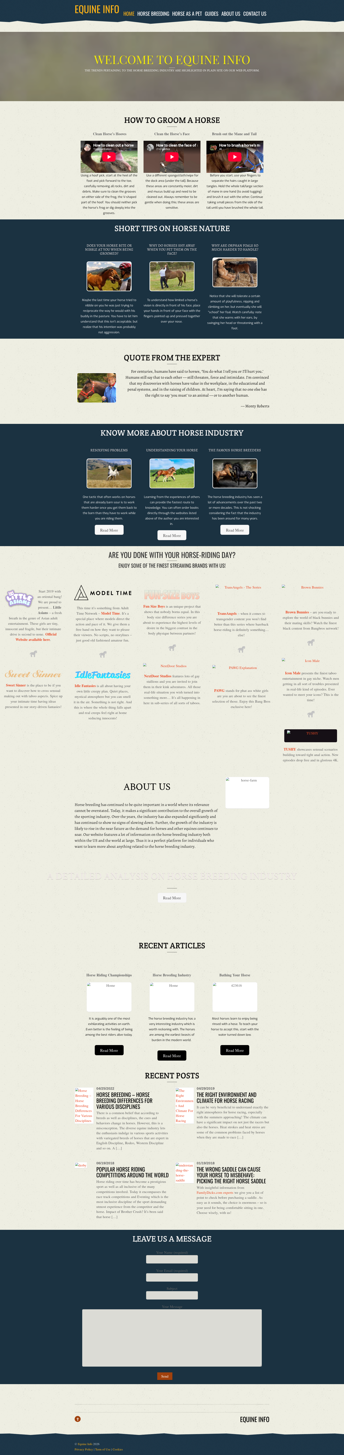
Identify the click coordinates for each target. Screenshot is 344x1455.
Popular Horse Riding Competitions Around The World (132, 1172)
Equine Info (85, 1444)
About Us (230, 13)
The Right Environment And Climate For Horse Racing (226, 1097)
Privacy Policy (84, 1449)
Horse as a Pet (187, 13)
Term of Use (102, 1449)
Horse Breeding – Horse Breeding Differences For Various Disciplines (124, 1100)
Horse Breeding (153, 13)
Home (128, 13)
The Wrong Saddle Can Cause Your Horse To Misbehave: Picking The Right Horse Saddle (231, 1175)
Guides (211, 13)
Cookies (118, 1449)
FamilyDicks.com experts (215, 1192)
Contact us (254, 13)
